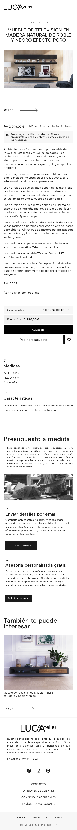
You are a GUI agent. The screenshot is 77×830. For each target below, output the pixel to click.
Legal (59, 817)
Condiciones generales (38, 797)
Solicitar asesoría (18, 598)
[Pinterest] (48, 771)
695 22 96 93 (30, 758)
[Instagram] (39, 771)
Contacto (38, 784)
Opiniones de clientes (38, 790)
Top (46, 22)
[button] (46, 110)
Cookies (19, 817)
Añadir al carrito (38, 329)
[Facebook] (29, 771)
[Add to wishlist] (68, 339)
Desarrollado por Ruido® (38, 825)
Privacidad (40, 817)
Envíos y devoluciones (38, 803)
